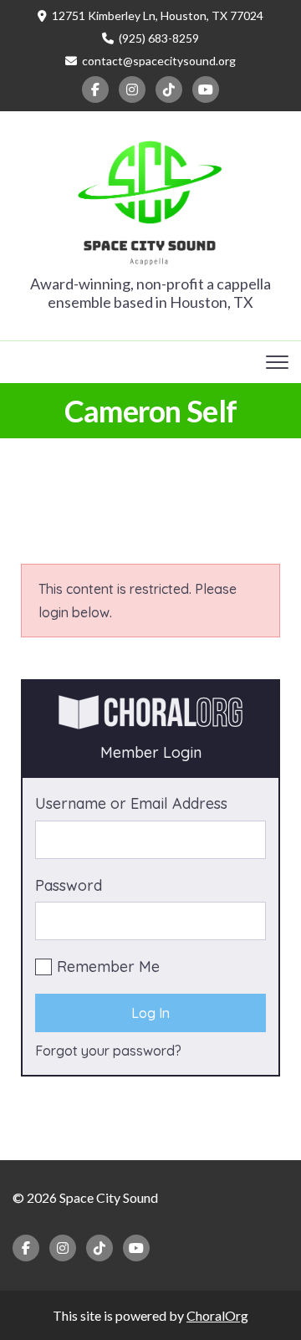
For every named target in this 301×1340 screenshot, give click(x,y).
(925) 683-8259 (159, 38)
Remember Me (108, 966)
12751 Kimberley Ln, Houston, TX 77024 (157, 15)
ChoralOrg (217, 1315)
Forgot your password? (108, 1050)
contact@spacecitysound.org (159, 61)
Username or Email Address (131, 803)
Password (68, 885)
